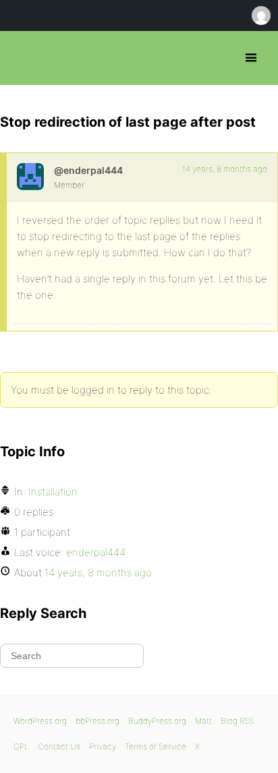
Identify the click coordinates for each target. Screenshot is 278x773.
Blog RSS (237, 721)
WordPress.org (40, 721)
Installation (53, 491)
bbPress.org (22, 58)
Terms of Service (155, 746)
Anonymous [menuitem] (260, 15)
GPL (21, 746)
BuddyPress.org (157, 721)
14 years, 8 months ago (224, 169)
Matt (203, 721)
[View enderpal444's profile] (30, 176)
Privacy (102, 746)
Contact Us (59, 746)
